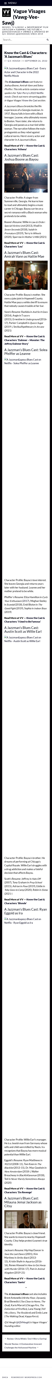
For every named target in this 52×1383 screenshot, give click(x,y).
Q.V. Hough (14, 61)
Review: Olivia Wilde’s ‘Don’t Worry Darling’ (27, 1339)
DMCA (5, 1377)
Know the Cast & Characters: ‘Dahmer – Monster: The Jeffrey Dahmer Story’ (24, 340)
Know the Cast (29, 100)
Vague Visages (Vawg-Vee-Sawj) (23, 16)
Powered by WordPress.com (26, 1377)
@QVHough (23, 1322)
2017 (26, 601)
